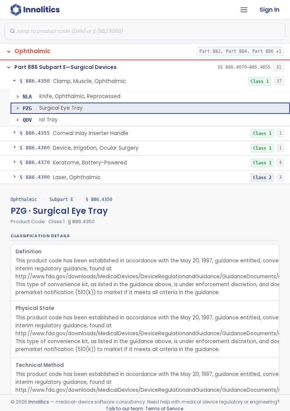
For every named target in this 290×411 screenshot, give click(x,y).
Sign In (269, 9)
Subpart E (61, 199)
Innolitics (38, 402)
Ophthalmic (24, 199)
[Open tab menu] (244, 9)
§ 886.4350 (99, 199)
